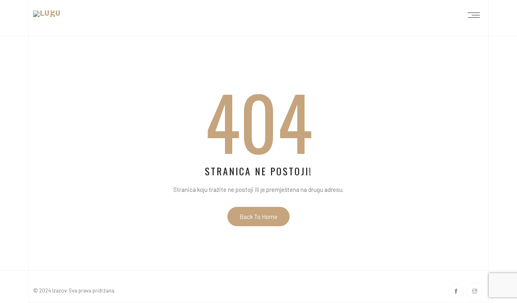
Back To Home (258, 216)
